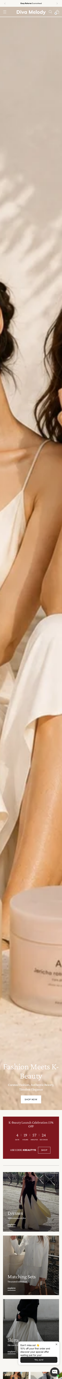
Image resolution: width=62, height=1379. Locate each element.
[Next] (57, 3)
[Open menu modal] (4, 11)
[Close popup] (56, 1344)
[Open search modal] (50, 11)
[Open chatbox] (54, 1372)
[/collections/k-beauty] (31, 558)
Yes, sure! (38, 1359)
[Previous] (5, 3)
